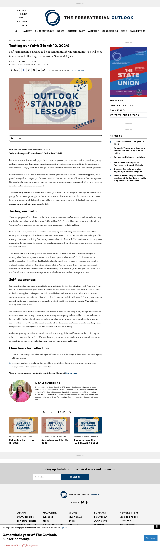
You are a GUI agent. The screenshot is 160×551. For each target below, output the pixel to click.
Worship (93, 31)
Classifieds (110, 31)
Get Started (150, 538)
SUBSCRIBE (117, 100)
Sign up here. (71, 373)
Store (72, 512)
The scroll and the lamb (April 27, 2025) (86, 441)
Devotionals (75, 517)
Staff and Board (25, 517)
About (22, 512)
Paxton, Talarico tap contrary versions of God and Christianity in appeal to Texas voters (130, 178)
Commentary (76, 31)
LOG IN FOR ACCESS (122, 105)
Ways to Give (100, 521)
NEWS (60, 31)
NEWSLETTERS (129, 512)
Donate (23, 18)
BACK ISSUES (118, 110)
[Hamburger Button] (10, 31)
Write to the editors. (79, 70)
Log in (24, 25)
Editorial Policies (26, 521)
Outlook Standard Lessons (27, 40)
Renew (23, 14)
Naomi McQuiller (25, 61)
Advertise (22, 21)
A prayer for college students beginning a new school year (129, 170)
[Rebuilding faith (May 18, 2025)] (23, 426)
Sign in (63, 527)
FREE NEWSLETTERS (133, 31)
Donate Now (100, 517)
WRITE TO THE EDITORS (124, 115)
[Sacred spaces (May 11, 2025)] (56, 426)
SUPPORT (100, 512)
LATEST (27, 31)
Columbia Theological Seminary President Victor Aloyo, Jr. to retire (129, 150)
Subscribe (22, 10)
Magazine (50, 512)
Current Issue (44, 31)
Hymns (71, 521)
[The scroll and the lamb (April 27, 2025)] (88, 426)
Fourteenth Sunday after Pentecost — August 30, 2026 (128, 163)
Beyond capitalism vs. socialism (129, 157)
